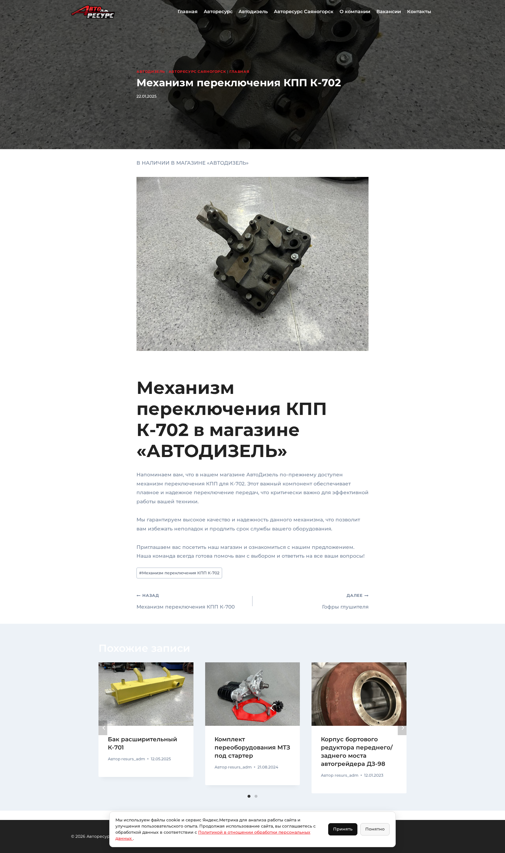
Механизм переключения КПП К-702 (179, 573)
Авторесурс (218, 11)
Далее (402, 728)
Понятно (375, 829)
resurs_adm (133, 759)
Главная (188, 11)
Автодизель (253, 11)
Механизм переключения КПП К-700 (185, 601)
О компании (355, 11)
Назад (102, 728)
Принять (342, 829)
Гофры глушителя (345, 601)
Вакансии (388, 11)
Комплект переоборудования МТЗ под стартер (252, 747)
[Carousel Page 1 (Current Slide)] (248, 796)
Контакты (419, 11)
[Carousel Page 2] (256, 796)
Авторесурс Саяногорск (303, 11)
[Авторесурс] (93, 11)
